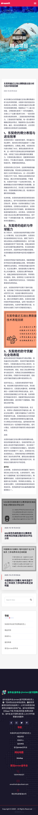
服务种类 (8, 642)
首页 (13, 50)
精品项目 (8, 630)
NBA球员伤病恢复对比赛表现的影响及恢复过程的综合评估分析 (18, 536)
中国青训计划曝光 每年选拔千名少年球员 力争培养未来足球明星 (19, 583)
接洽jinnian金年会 (11, 648)
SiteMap (20, 758)
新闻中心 (8, 636)
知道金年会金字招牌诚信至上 (15, 624)
